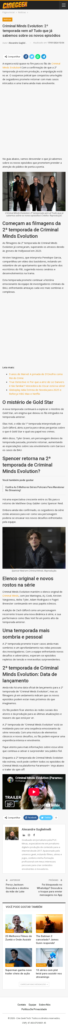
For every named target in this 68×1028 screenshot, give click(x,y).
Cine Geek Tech (23, 1018)
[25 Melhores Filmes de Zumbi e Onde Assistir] (18, 923)
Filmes (39, 931)
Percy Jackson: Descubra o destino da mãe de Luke (17, 888)
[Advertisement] (34, 121)
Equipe (32, 1004)
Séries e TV (41, 965)
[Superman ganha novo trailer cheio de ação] (18, 957)
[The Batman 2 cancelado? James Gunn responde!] (49, 923)
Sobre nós (45, 1004)
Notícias (7, 19)
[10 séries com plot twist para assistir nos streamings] (49, 957)
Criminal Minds (10, 595)
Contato (21, 1004)
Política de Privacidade (34, 1009)
